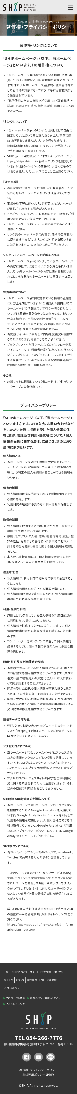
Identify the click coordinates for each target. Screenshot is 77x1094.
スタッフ (20, 980)
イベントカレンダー (15, 1004)
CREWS (58, 972)
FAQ (41, 980)
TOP (7, 972)
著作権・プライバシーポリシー (38, 1070)
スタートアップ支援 (40, 972)
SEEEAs (8, 980)
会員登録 (51, 980)
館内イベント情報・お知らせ (44, 998)
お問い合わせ (12, 988)
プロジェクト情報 (14, 998)
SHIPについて (20, 972)
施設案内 (32, 980)
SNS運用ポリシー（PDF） (39, 1075)
